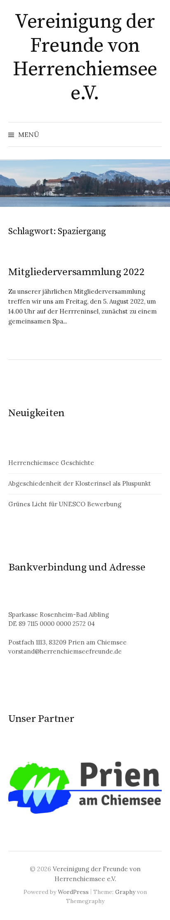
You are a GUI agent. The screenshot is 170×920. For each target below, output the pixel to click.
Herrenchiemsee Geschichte (51, 463)
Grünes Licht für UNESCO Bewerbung (64, 504)
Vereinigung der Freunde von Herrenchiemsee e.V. (85, 58)
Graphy (125, 892)
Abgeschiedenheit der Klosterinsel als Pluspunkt (79, 483)
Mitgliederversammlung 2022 (76, 272)
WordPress (73, 892)
